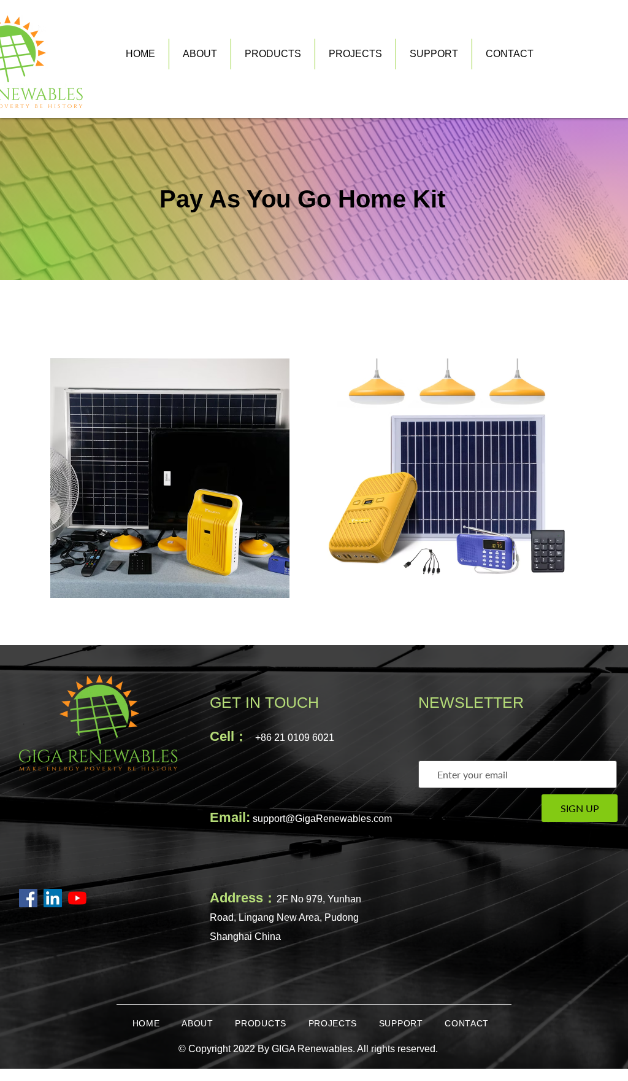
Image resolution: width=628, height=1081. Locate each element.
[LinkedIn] (53, 898)
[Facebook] (28, 898)
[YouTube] (77, 898)
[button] (434, 54)
